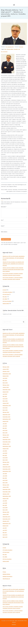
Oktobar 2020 (6, 444)
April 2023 (5, 398)
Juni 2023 (5, 394)
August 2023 (5, 391)
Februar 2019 (6, 484)
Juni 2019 (5, 475)
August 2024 (6, 376)
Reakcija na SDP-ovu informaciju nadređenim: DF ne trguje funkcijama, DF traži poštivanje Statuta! (14, 258)
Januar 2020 (6, 464)
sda (19, 49)
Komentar (3, 206)
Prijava (4, 571)
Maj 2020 (5, 455)
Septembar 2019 (7, 471)
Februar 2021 (6, 435)
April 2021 (5, 430)
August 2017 (5, 525)
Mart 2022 (5, 410)
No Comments (4, 51)
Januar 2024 (6, 387)
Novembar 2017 (6, 519)
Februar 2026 (6, 366)
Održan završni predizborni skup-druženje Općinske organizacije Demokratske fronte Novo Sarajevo (13, 269)
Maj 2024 (5, 380)
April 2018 (5, 507)
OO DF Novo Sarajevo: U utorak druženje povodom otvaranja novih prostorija (12, 278)
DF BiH (4, 289)
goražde (16, 49)
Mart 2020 (5, 460)
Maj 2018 (5, 505)
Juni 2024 (5, 378)
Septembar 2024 (7, 373)
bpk (5, 49)
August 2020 (6, 448)
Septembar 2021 (7, 419)
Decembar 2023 (6, 389)
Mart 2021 (5, 432)
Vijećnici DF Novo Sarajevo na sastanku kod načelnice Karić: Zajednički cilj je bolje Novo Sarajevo (13, 263)
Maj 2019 (5, 478)
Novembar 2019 (6, 469)
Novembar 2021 (6, 416)
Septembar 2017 (7, 523)
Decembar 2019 (6, 466)
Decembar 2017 (6, 516)
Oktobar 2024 (6, 371)
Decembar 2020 (6, 439)
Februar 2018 (6, 512)
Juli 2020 (5, 450)
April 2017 (5, 534)
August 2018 (5, 498)
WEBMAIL (14, 624)
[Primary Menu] (14, 5)
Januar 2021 (5, 437)
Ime (2, 220)
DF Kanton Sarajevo (7, 292)
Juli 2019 (5, 473)
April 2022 (5, 407)
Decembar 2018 (6, 489)
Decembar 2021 (6, 414)
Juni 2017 (5, 530)
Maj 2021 (5, 428)
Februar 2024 (6, 385)
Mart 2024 (5, 382)
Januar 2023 (6, 403)
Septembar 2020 (7, 446)
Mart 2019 (5, 482)
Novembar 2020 (6, 441)
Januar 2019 (6, 487)
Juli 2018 (5, 500)
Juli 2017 (5, 528)
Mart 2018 (5, 509)
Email (2, 225)
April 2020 (5, 457)
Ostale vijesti (6, 303)
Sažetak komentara (7, 576)
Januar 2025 (6, 369)
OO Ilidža (5, 299)
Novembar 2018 (6, 491)
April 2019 (5, 480)
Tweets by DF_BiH (7, 314)
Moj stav (21, 46)
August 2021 (5, 421)
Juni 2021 (5, 425)
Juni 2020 (5, 453)
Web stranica (4, 231)
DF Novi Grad (6, 294)
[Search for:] (14, 321)
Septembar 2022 (7, 405)
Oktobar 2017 (6, 521)
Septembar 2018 (7, 496)
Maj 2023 (5, 396)
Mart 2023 (5, 401)
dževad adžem (10, 49)
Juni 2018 (5, 503)
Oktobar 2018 (6, 494)
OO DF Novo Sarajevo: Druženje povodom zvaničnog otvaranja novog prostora (13, 274)
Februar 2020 (6, 462)
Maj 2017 (5, 532)
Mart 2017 (5, 537)
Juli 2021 (5, 423)
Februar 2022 (6, 412)
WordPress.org (6, 578)
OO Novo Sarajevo (7, 301)
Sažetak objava (6, 574)
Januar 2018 (6, 514)
